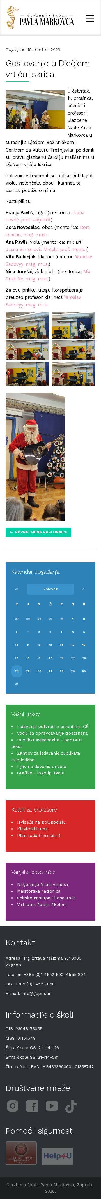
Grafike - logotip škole (41, 772)
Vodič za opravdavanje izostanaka (52, 733)
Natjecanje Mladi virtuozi (42, 884)
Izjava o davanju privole (41, 766)
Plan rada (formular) (38, 835)
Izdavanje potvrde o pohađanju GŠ (53, 726)
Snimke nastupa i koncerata (46, 897)
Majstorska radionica (39, 891)
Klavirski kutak (32, 828)
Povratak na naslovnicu (41, 532)
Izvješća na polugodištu (41, 822)
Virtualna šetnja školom (42, 904)
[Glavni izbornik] (90, 19)
